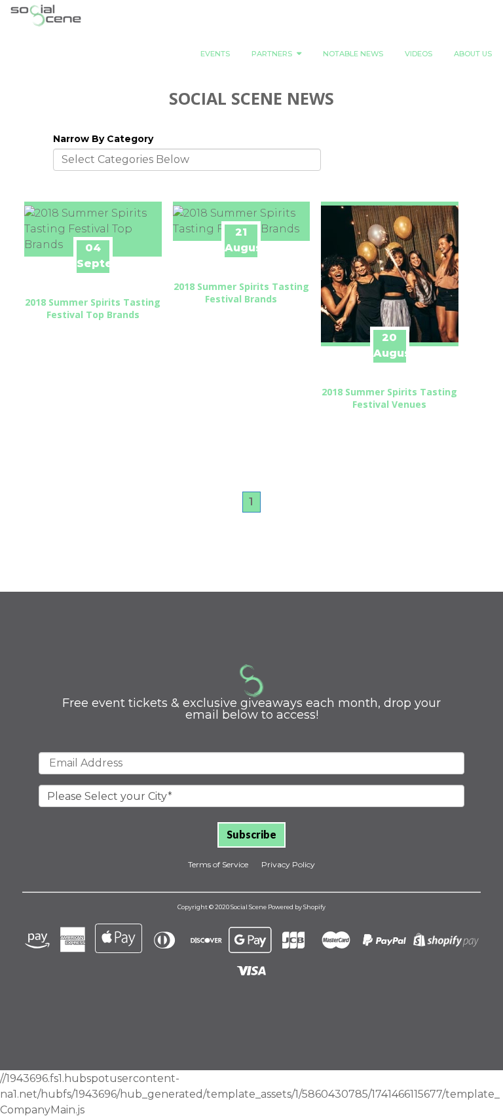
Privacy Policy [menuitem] (288, 864)
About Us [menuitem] (473, 53)
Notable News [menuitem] (353, 53)
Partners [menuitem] (272, 53)
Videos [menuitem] (418, 53)
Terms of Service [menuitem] (218, 864)
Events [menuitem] (215, 53)
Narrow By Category (103, 139)
